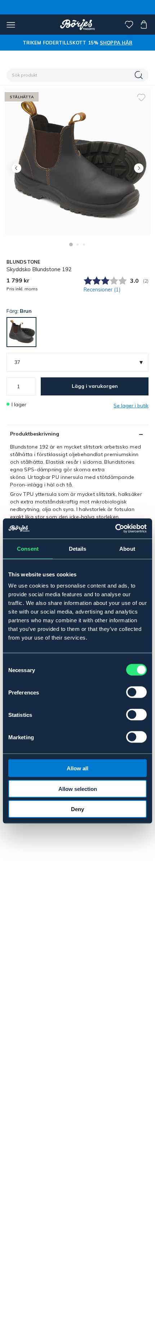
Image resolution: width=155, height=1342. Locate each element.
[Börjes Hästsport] (77, 24)
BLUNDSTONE (23, 262)
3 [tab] (84, 244)
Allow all (77, 768)
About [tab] (127, 548)
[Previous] (16, 168)
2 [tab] (77, 244)
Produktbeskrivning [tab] (34, 433)
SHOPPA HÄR (116, 43)
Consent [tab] (28, 548)
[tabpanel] (77, 161)
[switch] (136, 692)
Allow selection (77, 788)
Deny (77, 809)
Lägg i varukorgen (95, 386)
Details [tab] (78, 548)
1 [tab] (71, 244)
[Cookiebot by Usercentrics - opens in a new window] (115, 528)
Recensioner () (102, 289)
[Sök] (139, 75)
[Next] (138, 168)
